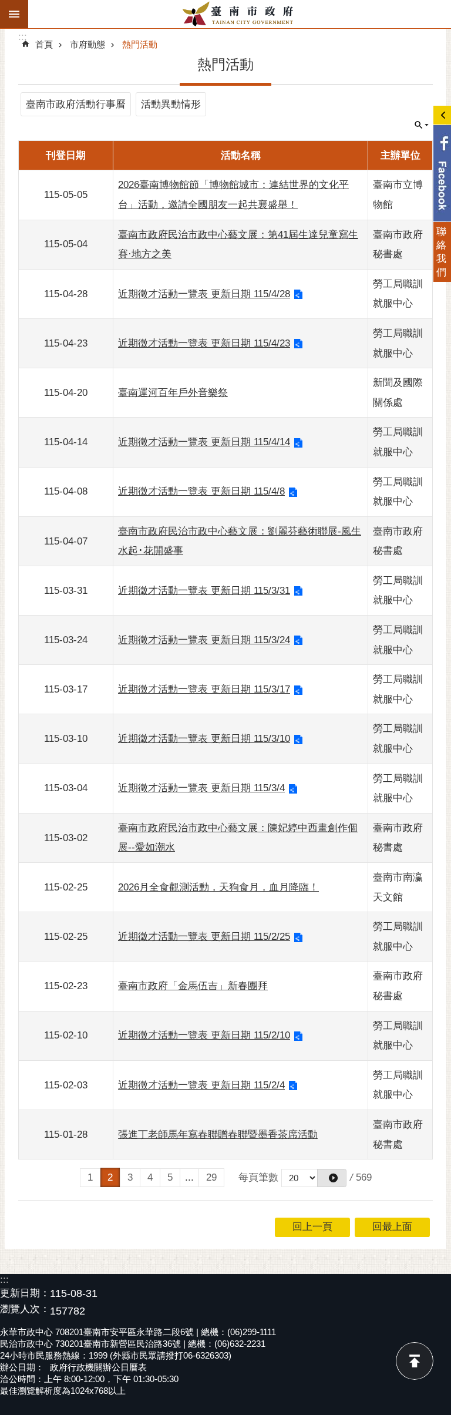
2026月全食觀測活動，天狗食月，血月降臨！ (218, 887)
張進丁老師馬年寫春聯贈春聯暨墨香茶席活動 (218, 1134)
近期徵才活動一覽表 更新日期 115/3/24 (204, 640)
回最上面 (414, 1361)
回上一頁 (312, 1226)
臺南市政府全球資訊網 (239, 14)
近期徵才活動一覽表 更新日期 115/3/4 (201, 788)
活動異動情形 (171, 104)
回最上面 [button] (392, 1226)
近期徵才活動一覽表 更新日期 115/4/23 (204, 343)
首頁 (44, 44)
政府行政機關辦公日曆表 (98, 1367)
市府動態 (87, 44)
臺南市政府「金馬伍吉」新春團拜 (193, 985)
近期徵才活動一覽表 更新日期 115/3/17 (204, 689)
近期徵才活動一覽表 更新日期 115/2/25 (204, 936)
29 (211, 1177)
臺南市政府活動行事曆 (76, 104)
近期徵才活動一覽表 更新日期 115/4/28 (204, 294)
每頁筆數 (258, 1177)
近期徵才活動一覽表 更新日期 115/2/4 (201, 1085)
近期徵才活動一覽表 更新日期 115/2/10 (204, 1035)
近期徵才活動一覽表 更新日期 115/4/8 (201, 491)
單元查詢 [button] (421, 125)
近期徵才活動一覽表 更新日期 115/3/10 (204, 738)
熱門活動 (139, 44)
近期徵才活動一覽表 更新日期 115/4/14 (204, 442)
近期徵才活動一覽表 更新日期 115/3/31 (204, 590)
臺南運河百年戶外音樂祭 (173, 392)
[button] (331, 1178)
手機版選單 (14, 14)
